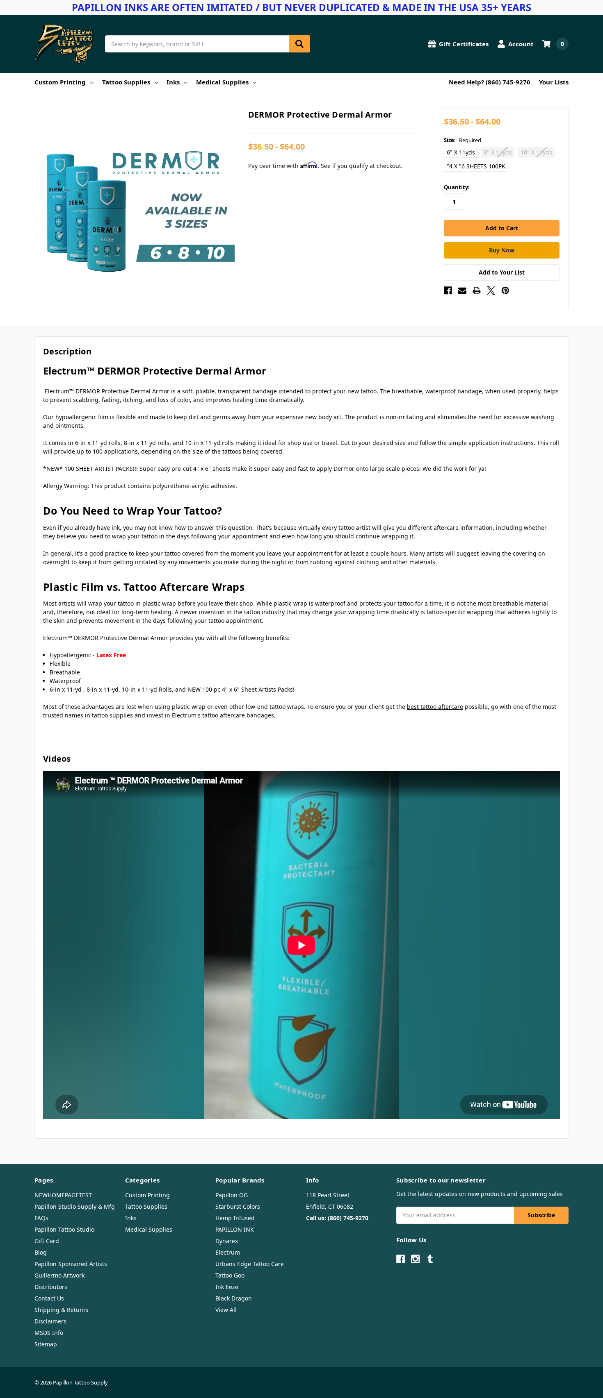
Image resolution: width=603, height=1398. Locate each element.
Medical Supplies (222, 82)
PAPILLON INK (234, 1229)
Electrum (227, 1252)
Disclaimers (50, 1321)
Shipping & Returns (61, 1310)
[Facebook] (448, 290)
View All (226, 1310)
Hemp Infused (235, 1218)
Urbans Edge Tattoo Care (249, 1264)
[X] (491, 290)
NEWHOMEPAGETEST (63, 1195)
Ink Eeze (226, 1287)
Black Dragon (233, 1298)
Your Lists (554, 82)
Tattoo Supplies (126, 82)
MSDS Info (48, 1333)
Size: (462, 140)
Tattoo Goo (229, 1275)
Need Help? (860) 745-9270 (489, 82)
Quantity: (457, 187)
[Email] (462, 290)
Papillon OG (231, 1195)
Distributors (50, 1287)
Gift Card (46, 1241)
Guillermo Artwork (59, 1275)
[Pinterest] (505, 290)
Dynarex (226, 1241)
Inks (173, 82)
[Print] (477, 290)
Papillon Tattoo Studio (64, 1229)
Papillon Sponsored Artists (70, 1264)
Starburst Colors (237, 1206)
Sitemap (45, 1344)
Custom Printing (60, 82)
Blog (40, 1252)
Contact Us (49, 1298)
